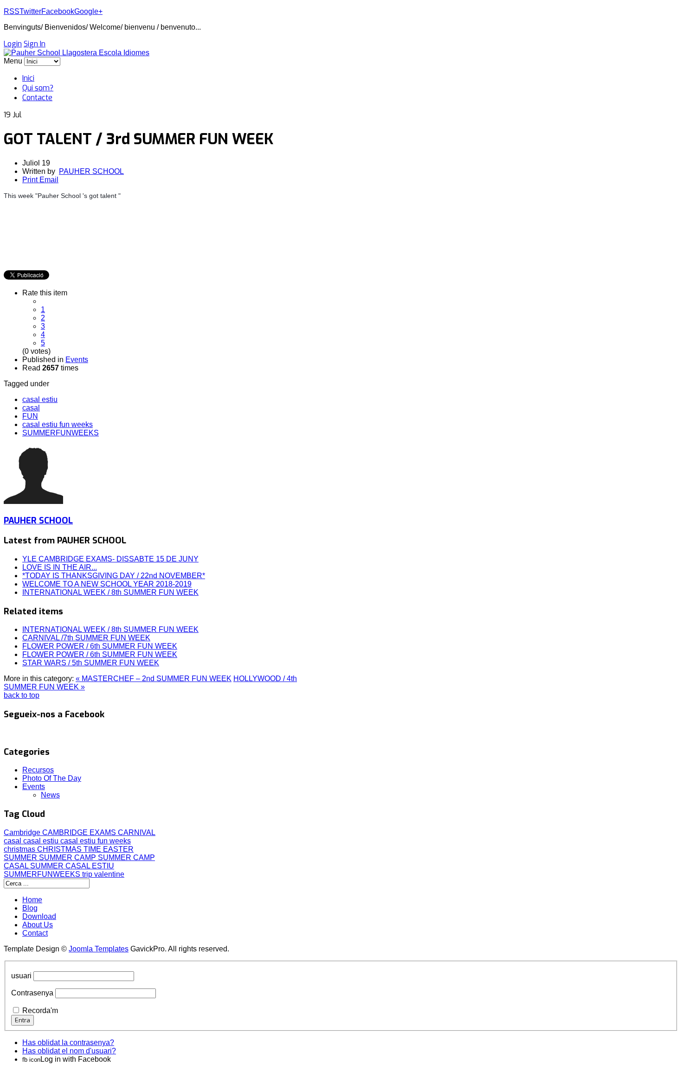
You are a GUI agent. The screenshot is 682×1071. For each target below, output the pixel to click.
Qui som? (37, 88)
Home (32, 900)
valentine (109, 874)
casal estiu (40, 399)
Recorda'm (40, 1010)
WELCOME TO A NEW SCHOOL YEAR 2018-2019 (107, 584)
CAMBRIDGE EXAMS (80, 832)
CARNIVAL (136, 832)
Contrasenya (32, 993)
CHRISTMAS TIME (70, 849)
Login (13, 44)
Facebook (57, 11)
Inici (28, 78)
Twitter (30, 11)
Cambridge (23, 832)
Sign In (34, 44)
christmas (20, 849)
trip (88, 874)
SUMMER (21, 857)
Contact (35, 933)
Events (76, 359)
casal (31, 408)
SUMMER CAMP (68, 857)
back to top (21, 695)
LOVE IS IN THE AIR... (59, 567)
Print (30, 180)
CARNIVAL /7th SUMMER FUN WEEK (86, 638)
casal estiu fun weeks (57, 424)
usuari (21, 976)
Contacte (37, 97)
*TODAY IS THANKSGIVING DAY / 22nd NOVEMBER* (113, 576)
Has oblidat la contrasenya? (68, 1042)
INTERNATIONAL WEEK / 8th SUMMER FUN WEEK (110, 592)
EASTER (118, 849)
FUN (30, 416)
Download (39, 916)
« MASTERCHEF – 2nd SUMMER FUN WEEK (154, 678)
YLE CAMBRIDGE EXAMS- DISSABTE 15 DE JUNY (110, 559)
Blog (30, 908)
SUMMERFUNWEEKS (60, 433)
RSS (11, 11)
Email (48, 180)
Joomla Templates (99, 949)
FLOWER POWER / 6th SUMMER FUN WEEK (99, 646)
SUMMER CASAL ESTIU (72, 866)
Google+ (88, 11)
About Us (37, 925)
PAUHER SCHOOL (91, 171)
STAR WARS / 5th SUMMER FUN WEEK (90, 663)
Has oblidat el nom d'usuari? (69, 1051)
